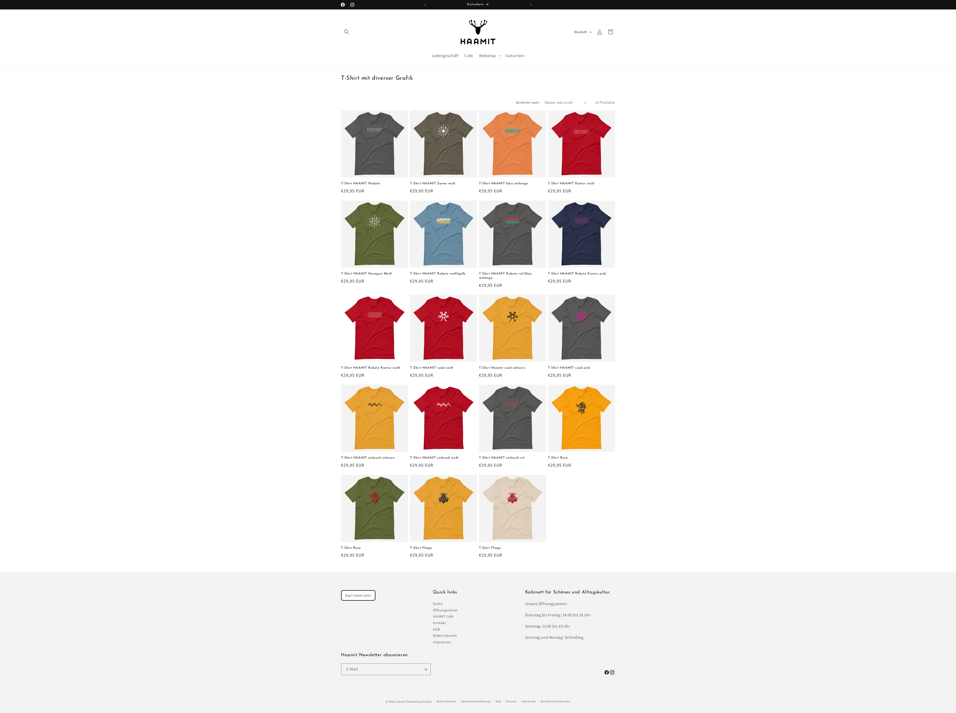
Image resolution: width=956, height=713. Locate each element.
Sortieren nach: (528, 102)
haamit (401, 701)
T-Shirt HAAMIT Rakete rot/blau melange (505, 276)
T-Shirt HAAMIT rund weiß (431, 367)
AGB (436, 629)
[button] (346, 31)
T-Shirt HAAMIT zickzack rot (502, 457)
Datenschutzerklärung (476, 701)
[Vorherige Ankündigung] (424, 4)
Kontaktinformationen (555, 701)
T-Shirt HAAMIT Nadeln (360, 183)
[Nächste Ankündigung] (531, 4)
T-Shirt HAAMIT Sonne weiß (432, 183)
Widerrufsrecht (445, 635)
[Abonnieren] (424, 669)
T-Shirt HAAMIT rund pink (569, 367)
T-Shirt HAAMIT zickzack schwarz (368, 457)
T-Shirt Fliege (421, 548)
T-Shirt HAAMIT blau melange (503, 183)
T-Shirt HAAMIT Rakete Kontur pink (577, 273)
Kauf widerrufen (358, 595)
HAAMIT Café (443, 616)
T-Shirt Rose (558, 457)
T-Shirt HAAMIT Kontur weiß (571, 183)
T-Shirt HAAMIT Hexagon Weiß (366, 273)
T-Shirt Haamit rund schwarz (502, 367)
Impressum (442, 642)
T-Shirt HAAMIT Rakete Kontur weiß (370, 367)
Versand (511, 701)
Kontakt (439, 623)
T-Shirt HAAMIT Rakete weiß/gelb (438, 273)
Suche (438, 603)
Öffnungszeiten (445, 610)
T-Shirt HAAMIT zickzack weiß (434, 457)
